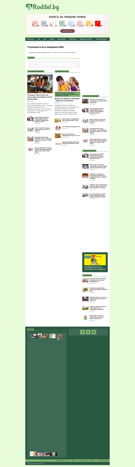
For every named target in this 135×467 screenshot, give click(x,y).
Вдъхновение (61, 39)
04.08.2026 (38, 132)
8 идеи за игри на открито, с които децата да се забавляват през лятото (98, 308)
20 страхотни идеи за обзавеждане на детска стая (71, 134)
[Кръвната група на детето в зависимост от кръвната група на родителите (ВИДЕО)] (52, 336)
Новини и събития (86, 39)
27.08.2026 (31, 101)
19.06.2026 (93, 180)
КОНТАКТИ (92, 460)
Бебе (39, 39)
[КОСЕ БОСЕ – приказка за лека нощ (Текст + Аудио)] (33, 453)
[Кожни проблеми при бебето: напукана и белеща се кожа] (58, 143)
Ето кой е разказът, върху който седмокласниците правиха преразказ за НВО (97, 195)
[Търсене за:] (100, 42)
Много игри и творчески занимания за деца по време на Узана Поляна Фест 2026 (98, 166)
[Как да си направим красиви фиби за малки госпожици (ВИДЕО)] (47, 454)
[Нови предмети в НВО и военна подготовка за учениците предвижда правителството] (30, 119)
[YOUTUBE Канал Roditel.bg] (93, 332)
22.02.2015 (65, 145)
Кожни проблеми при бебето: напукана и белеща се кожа (71, 142)
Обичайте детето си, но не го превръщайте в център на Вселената (98, 298)
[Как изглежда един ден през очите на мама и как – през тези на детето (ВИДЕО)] (40, 454)
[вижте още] (36, 112)
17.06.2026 (93, 189)
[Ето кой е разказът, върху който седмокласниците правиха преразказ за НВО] (85, 195)
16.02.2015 (58, 102)
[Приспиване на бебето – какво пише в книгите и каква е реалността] (85, 317)
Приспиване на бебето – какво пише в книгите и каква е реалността (97, 317)
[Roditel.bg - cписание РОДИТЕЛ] (44, 10)
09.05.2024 (93, 301)
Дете (45, 39)
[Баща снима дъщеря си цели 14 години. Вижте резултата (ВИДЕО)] (60, 397)
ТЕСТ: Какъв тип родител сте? (71, 126)
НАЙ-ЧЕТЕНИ (87, 275)
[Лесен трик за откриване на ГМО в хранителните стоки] (58, 120)
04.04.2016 (93, 320)
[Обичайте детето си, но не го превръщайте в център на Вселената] (85, 299)
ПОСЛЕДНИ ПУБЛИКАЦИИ (90, 96)
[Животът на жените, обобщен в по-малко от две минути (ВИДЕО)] (45, 336)
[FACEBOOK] (82, 332)
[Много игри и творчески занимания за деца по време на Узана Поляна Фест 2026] (85, 166)
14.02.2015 (65, 128)
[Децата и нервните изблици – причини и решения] (67, 82)
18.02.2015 (65, 122)
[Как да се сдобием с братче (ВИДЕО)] (34, 336)
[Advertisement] (94, 69)
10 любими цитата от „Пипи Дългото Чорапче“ (95, 268)
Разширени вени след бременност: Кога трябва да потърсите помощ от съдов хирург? (43, 139)
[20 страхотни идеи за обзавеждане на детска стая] (58, 135)
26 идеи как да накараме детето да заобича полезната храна (99, 289)
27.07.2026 (38, 143)
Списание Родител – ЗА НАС (61, 460)
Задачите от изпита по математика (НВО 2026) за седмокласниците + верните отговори (98, 176)
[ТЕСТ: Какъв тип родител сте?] (58, 128)
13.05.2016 (93, 311)
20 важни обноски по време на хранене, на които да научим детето (98, 280)
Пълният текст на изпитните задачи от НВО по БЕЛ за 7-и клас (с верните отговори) (98, 186)
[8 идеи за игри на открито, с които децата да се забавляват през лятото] (85, 308)
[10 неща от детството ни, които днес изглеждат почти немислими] (40, 83)
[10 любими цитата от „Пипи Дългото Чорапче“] (95, 259)
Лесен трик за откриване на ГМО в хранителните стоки (70, 119)
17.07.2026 (38, 154)
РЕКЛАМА (73, 460)
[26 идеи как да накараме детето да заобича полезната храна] (85, 289)
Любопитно (73, 39)
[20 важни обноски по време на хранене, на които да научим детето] (85, 280)
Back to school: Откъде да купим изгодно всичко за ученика (42, 129)
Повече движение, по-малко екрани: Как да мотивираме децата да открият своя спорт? (43, 150)
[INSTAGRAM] (88, 332)
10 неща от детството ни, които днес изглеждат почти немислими (39, 97)
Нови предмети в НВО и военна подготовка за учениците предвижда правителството (42, 119)
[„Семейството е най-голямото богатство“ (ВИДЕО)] (53, 454)
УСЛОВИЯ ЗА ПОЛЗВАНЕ (103, 460)
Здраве (52, 39)
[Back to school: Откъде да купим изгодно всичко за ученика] (30, 129)
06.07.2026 (93, 169)
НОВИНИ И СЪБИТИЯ (89, 150)
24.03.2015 (93, 292)
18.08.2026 (38, 123)
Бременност (30, 39)
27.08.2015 (93, 283)
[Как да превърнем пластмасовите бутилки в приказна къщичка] (40, 336)
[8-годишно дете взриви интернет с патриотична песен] (59, 336)
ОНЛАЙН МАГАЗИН (101, 39)
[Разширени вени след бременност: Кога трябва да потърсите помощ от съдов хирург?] (30, 139)
